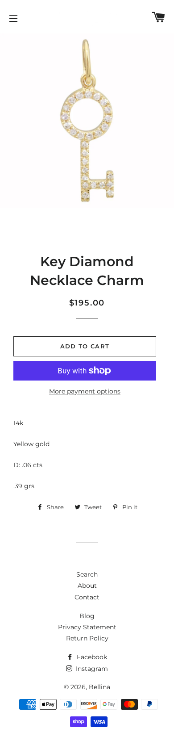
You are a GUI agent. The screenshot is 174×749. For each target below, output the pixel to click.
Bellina (99, 687)
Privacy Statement (87, 627)
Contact (87, 597)
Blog (87, 616)
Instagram (91, 669)
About (87, 586)
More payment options (84, 391)
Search (87, 574)
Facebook (91, 657)
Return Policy (87, 638)
